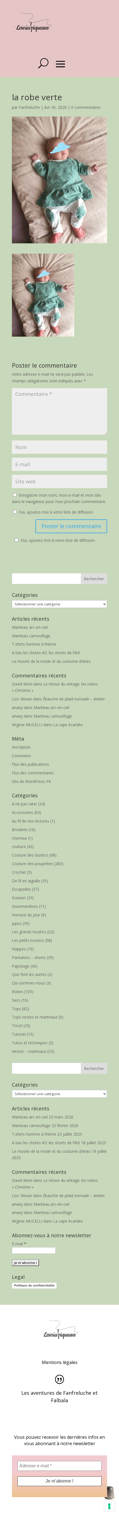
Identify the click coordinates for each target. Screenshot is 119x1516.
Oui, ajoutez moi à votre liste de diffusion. (58, 540)
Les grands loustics (29, 931)
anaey (17, 707)
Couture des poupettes (32, 863)
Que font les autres (29, 974)
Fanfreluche (29, 107)
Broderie (19, 829)
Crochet (19, 872)
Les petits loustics (28, 940)
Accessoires (22, 812)
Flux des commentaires (33, 772)
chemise (19, 838)
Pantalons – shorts (29, 957)
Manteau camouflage (31, 635)
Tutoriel (19, 1034)
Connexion (21, 755)
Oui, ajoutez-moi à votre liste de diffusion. (55, 512)
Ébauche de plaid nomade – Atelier (74, 699)
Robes (17, 991)
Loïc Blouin (22, 699)
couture (19, 846)
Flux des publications (30, 764)
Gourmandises (25, 906)
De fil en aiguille (26, 880)
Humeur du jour (26, 914)
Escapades (21, 889)
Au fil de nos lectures (30, 821)
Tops (16, 1008)
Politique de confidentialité (34, 1285)
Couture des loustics (30, 855)
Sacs (16, 1000)
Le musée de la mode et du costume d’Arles (51, 661)
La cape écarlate (68, 724)
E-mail (19, 1243)
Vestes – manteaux (29, 1051)
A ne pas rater (24, 803)
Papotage (20, 966)
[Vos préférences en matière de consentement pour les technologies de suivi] (109, 1506)
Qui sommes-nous (28, 983)
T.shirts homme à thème (34, 644)
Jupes (17, 923)
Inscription (21, 747)
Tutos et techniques (30, 1042)
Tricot (17, 1025)
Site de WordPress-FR (31, 781)
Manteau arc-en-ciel (30, 627)
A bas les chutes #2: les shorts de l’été (46, 652)
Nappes (19, 949)
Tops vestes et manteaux (35, 1017)
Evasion (19, 897)
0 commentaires (85, 107)
